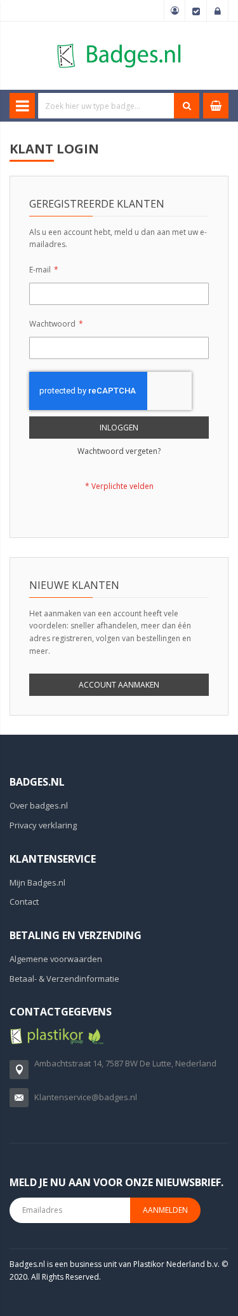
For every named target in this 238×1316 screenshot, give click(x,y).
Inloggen (217, 11)
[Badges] (119, 43)
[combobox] (106, 105)
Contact (24, 901)
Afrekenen (196, 11)
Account (174, 11)
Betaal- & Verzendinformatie (64, 978)
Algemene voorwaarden (56, 959)
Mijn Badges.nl (37, 882)
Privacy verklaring (43, 825)
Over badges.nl (39, 805)
